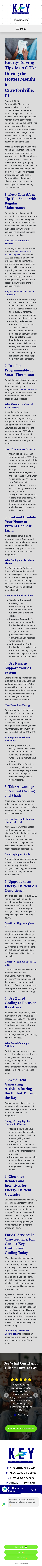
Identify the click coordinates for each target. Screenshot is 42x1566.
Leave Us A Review (20, 1428)
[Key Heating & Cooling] (21, 9)
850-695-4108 (21, 20)
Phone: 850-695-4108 (22, 1478)
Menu (22, 29)
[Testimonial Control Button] (6, 1395)
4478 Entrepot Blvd (22, 1468)
